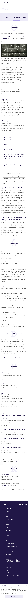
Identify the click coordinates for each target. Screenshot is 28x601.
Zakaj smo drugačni (10, 524)
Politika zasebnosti (10, 573)
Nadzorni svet (8, 149)
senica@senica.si (10, 554)
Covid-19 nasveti (10, 543)
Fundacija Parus (9, 533)
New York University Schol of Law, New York (12, 405)
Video (7, 538)
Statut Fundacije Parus (8, 175)
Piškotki (8, 570)
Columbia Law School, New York (9, 403)
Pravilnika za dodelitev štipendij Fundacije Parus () (12, 460)
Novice (7, 535)
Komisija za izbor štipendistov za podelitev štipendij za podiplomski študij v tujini (14, 156)
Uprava (6, 145)
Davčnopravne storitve (11, 514)
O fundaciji (5, 17)
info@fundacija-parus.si (7, 479)
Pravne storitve (9, 511)
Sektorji (8, 517)
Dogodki (8, 541)
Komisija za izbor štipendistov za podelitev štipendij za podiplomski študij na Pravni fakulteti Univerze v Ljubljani (14, 166)
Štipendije (16, 17)
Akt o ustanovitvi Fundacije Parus (11, 173)
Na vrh (11, 580)
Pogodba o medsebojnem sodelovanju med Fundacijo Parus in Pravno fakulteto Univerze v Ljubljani (14, 178)
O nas (7, 527)
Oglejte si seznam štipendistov (13, 358)
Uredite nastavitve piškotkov (14, 599)
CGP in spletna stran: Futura (12, 575)
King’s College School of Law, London (11, 387)
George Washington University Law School (12, 400)
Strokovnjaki (9, 522)
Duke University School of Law (9, 406)
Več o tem (14, 593)
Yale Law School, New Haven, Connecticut (12, 398)
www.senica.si (9, 567)
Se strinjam (14, 596)
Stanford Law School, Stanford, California (12, 401)
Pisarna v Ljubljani (10, 549)
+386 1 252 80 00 (10, 551)
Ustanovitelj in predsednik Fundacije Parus (12, 139)
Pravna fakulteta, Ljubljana (8, 385)
